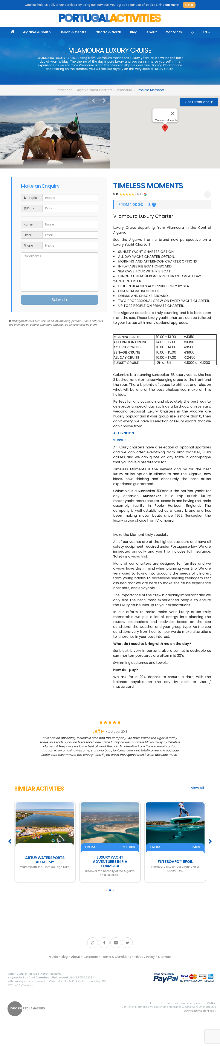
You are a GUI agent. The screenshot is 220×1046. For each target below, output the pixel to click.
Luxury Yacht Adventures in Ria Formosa (45, 861)
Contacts (174, 32)
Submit (59, 299)
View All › (198, 788)
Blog (134, 32)
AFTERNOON (123, 433)
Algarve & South (37, 32)
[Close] (172, 113)
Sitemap (164, 957)
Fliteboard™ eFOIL (110, 861)
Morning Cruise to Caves (175, 861)
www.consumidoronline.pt (199, 1010)
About (151, 32)
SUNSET (119, 440)
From (45, 847)
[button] (165, 128)
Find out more (169, 5)
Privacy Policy (144, 957)
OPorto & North (108, 32)
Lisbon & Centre (73, 32)
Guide (53, 957)
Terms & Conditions (116, 957)
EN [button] (205, 32)
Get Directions (197, 101)
